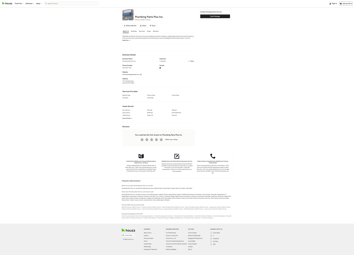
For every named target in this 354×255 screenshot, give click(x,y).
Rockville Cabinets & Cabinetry (203, 216)
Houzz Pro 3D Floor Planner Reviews (176, 244)
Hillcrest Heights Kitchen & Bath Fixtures (196, 207)
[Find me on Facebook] (160, 68)
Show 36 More (126, 118)
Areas (149, 31)
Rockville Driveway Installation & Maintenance (170, 218)
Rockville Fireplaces (207, 218)
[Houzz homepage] (7, 3)
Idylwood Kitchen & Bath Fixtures (173, 209)
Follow (192, 61)
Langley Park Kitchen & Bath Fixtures (219, 207)
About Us (126, 31)
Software (28, 3)
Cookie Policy (148, 244)
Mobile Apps (147, 246)
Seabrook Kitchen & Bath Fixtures (131, 209)
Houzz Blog (216, 233)
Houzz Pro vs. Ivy (171, 238)
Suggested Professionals (195, 238)
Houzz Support (192, 244)
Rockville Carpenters (219, 216)
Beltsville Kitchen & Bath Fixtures (131, 207)
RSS (214, 244)
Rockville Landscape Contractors (164, 216)
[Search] (46, 3)
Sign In (190, 249)
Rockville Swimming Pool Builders (184, 216)
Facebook (216, 238)
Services (142, 31)
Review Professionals (194, 235)
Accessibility (191, 241)
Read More (125, 40)
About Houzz (147, 233)
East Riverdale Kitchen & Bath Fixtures (173, 207)
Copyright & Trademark (150, 249)
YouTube (215, 241)
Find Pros (18, 3)
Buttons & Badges (171, 249)
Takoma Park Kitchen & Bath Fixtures (152, 209)
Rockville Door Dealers (149, 218)
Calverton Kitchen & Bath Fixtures (151, 207)
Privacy (146, 238)
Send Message (215, 16)
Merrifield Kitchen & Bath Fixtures (193, 209)
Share (144, 25)
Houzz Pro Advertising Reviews (175, 241)
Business (134, 31)
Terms (146, 241)
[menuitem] (19, 3)
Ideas (38, 3)
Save (153, 25)
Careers (146, 235)
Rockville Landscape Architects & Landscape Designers (138, 216)
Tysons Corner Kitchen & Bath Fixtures (215, 209)
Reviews (156, 31)
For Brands (169, 246)
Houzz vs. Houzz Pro (172, 235)
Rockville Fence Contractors (192, 218)
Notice (151, 238)
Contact (190, 246)
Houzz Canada (192, 233)
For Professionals (171, 233)
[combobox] (71, 3)
